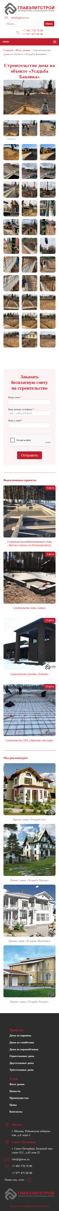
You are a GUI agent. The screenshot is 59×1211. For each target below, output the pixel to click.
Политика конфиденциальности (29, 1206)
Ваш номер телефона (21, 409)
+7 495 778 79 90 (33, 30)
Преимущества (19, 1097)
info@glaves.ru (20, 17)
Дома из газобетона (21, 1042)
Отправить (29, 455)
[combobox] (12, 413)
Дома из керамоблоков (23, 1049)
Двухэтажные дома (21, 1063)
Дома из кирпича (20, 1035)
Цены (13, 1104)
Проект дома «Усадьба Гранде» (29, 880)
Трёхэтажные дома (21, 1069)
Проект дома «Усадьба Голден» (29, 1001)
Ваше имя (15, 397)
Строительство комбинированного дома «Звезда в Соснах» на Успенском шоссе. (29, 543)
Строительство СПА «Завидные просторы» (29, 740)
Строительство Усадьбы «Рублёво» (29, 674)
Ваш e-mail (15, 420)
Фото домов (17, 1084)
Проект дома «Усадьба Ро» (29, 819)
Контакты (15, 1111)
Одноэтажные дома (21, 1056)
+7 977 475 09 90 (33, 34)
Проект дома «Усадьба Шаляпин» (29, 941)
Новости (14, 1091)
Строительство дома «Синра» (29, 607)
